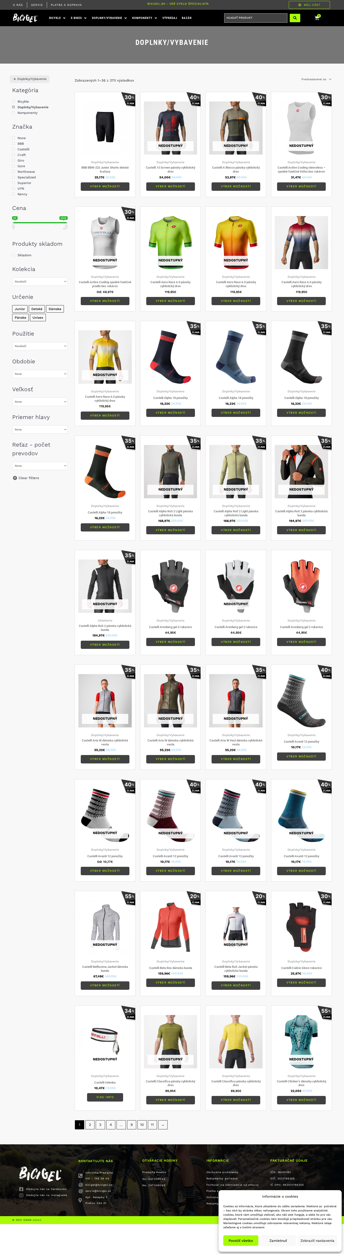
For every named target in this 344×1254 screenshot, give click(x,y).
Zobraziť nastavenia (317, 1241)
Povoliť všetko (241, 1241)
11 (152, 1125)
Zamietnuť (278, 1241)
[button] (58, 18)
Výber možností (105, 186)
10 (142, 1125)
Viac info (105, 1097)
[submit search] (295, 18)
